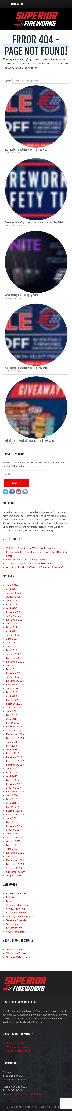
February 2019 (14, 726)
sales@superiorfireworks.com (26, 1093)
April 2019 (11, 718)
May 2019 (11, 715)
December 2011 (15, 852)
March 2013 (12, 844)
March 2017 (12, 780)
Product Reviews (18, 912)
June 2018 (12, 741)
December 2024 (15, 619)
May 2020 (11, 692)
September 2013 (15, 837)
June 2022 (12, 646)
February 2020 (14, 703)
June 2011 (12, 856)
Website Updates (16, 931)
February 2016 (14, 810)
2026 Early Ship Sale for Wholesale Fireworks (26, 149)
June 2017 (12, 768)
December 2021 (15, 657)
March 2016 (12, 806)
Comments (32, 81)
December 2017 (15, 760)
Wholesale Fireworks (17, 953)
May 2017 (11, 772)
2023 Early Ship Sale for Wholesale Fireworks (26, 368)
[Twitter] (6, 491)
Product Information (17, 904)
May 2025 (11, 604)
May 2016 (11, 799)
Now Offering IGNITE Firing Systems (21, 295)
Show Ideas (12, 923)
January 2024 (13, 634)
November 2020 (15, 684)
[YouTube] (19, 491)
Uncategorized (14, 927)
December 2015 (15, 814)
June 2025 (12, 600)
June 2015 (12, 818)
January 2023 (13, 642)
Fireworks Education (17, 893)
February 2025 (14, 611)
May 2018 (11, 745)
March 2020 (12, 699)
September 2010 (15, 871)
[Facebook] (12, 491)
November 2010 (15, 864)
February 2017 (14, 783)
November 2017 (15, 764)
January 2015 (13, 829)
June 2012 (12, 848)
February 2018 (14, 757)
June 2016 (12, 795)
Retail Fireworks (15, 949)
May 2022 (11, 650)
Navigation (17, 4)
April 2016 (11, 802)
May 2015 (11, 822)
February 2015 (14, 825)
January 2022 (13, 653)
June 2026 (12, 585)
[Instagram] (25, 491)
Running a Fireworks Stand (20, 916)
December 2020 (15, 680)
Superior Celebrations (18, 957)
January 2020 (13, 707)
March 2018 (12, 753)
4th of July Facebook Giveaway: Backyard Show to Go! (30, 440)
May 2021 (11, 669)
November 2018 (15, 737)
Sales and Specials (16, 920)
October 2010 (14, 867)
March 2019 (12, 722)
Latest (7, 81)
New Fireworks (17, 908)
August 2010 (13, 875)
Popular (19, 81)
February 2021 (14, 673)
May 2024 (11, 627)
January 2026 (13, 592)
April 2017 (11, 776)
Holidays (11, 897)
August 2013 (13, 841)
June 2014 (12, 833)
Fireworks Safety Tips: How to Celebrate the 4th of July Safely (34, 222)
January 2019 (13, 730)
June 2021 (12, 665)
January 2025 (13, 615)
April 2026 (11, 589)
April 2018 (11, 749)
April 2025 (11, 608)
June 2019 (12, 711)
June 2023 (12, 638)
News (9, 901)
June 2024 (12, 623)
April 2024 (11, 631)
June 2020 (12, 688)
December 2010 (15, 860)
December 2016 (15, 791)
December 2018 (15, 734)
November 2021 (15, 661)
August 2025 (13, 596)
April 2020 (11, 695)
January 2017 (13, 787)
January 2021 (13, 676)
